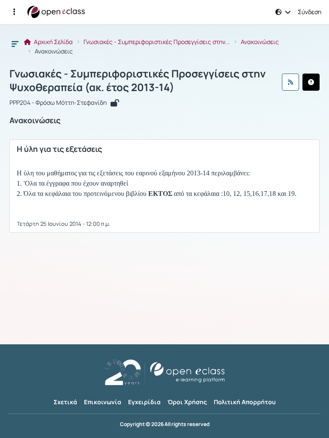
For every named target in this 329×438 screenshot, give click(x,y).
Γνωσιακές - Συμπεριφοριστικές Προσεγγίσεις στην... (157, 41)
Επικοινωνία (102, 402)
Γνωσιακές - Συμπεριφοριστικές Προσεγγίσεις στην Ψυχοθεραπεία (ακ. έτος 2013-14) (137, 80)
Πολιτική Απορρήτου (245, 402)
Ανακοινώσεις (260, 41)
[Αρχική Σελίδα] (56, 12)
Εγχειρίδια (144, 402)
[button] (14, 12)
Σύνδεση (309, 12)
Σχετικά (65, 402)
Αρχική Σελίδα (53, 41)
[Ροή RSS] (290, 82)
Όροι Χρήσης (187, 402)
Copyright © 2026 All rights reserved (164, 424)
